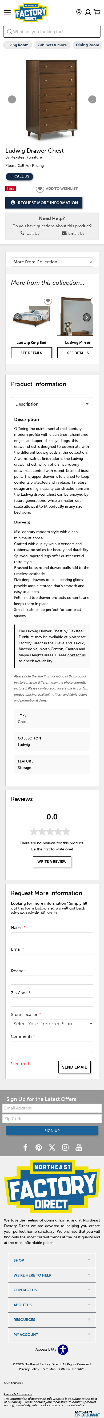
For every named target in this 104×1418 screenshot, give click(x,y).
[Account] (88, 13)
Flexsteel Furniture (26, 157)
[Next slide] (87, 317)
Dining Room (87, 45)
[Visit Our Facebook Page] (26, 1148)
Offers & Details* (71, 1369)
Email (17, 949)
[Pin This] (10, 190)
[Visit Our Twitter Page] (52, 1148)
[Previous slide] (18, 317)
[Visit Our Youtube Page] (78, 1148)
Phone (18, 971)
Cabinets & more (52, 45)
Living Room (17, 45)
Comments (23, 1036)
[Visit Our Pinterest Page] (39, 1148)
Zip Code (20, 993)
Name (18, 927)
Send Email (74, 1067)
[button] (7, 13)
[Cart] (97, 13)
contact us (76, 655)
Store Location (26, 1014)
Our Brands (14, 1383)
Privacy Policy (29, 1369)
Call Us (21, 176)
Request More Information (48, 203)
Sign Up (52, 1130)
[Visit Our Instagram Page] (66, 1148)
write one (64, 849)
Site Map (49, 1369)
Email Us (76, 233)
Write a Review (52, 861)
